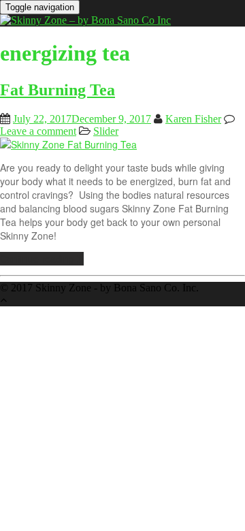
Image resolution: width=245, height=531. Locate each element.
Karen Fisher (193, 119)
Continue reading (38, 259)
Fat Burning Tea (57, 90)
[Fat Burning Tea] (68, 144)
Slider (105, 131)
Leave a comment (38, 131)
